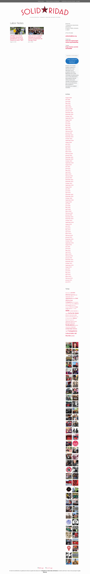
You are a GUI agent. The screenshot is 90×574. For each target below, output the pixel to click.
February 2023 (69, 176)
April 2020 (68, 209)
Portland (75, 321)
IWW (67, 310)
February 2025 (69, 131)
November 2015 (69, 261)
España (73, 305)
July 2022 (68, 189)
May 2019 (68, 230)
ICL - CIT (73, 308)
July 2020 (68, 203)
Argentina (72, 295)
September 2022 (70, 185)
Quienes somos (41, 1)
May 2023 (68, 170)
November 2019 (69, 218)
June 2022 (68, 190)
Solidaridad (73, 327)
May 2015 (68, 272)
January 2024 (69, 155)
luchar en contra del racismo (71, 316)
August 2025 (69, 120)
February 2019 (69, 235)
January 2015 (69, 280)
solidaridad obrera (71, 329)
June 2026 (68, 101)
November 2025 (69, 114)
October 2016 (69, 241)
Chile (74, 298)
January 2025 (69, 133)
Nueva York (67, 319)
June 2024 (68, 146)
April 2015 (68, 274)
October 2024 (69, 138)
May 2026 (68, 103)
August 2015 (69, 267)
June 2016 (68, 248)
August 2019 (69, 224)
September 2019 (70, 222)
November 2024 (69, 136)
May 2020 (68, 207)
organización (72, 319)
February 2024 (69, 153)
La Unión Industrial (73, 311)
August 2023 (69, 164)
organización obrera (69, 321)
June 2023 (68, 168)
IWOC (75, 308)
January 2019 (69, 237)
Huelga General (69, 308)
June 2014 (68, 282)
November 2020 (69, 196)
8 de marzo (68, 292)
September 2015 (70, 265)
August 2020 (69, 202)
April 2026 (68, 105)
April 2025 (68, 127)
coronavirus (76, 302)
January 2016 (69, 257)
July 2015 (68, 269)
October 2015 (69, 263)
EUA (74, 305)
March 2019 (68, 233)
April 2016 (68, 252)
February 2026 (69, 109)
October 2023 (69, 161)
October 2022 (69, 183)
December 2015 (69, 259)
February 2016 (69, 256)
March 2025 (68, 129)
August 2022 (69, 187)
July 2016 (68, 246)
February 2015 (69, 278)
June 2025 (68, 123)
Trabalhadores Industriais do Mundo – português (71, 1)
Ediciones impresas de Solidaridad (52, 1)
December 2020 (69, 194)
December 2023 (69, 157)
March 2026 (68, 107)
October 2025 (69, 116)
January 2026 (69, 110)
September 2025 (70, 118)
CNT (73, 302)
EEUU (76, 303)
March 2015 (68, 276)
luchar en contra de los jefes (71, 315)
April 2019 (68, 231)
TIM (66, 331)
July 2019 (68, 226)
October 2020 (69, 198)
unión (73, 336)
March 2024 (68, 151)
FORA (70, 307)
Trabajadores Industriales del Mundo (71, 333)
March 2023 (68, 174)
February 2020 (69, 213)
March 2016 (68, 254)
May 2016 (68, 250)
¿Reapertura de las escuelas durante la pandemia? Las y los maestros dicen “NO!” (17, 38)
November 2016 (69, 239)
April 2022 (68, 192)
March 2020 (68, 211)
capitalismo (69, 298)
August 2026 (69, 97)
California (72, 296)
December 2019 (69, 217)
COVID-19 (67, 303)
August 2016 (69, 244)
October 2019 (69, 220)
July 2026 (68, 99)
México (75, 318)
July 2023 (68, 166)
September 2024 (70, 140)
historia (73, 306)
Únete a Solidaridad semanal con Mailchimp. (72, 61)
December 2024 (69, 135)
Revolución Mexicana (70, 323)
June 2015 (68, 270)
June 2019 (68, 228)
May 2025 (68, 125)
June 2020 (68, 205)
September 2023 (70, 163)
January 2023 (69, 177)
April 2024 (68, 150)
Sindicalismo (70, 325)
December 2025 (69, 112)
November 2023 (69, 159)
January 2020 (69, 215)
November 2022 (69, 181)
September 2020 (70, 200)
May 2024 (68, 148)
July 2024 (68, 144)
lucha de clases (73, 313)
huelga (76, 307)
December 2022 (69, 179)
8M (70, 292)
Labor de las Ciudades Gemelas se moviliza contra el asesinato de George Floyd (35, 38)
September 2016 (70, 243)
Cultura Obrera (71, 303)
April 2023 (68, 172)
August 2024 (69, 142)
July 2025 (68, 122)
